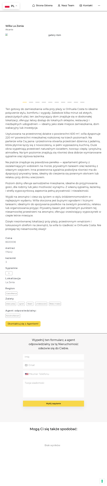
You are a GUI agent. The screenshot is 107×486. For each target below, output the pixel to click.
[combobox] (27, 374)
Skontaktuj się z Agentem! (23, 323)
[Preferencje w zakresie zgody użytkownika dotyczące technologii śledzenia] (102, 481)
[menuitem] (42, 5)
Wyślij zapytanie (53, 403)
